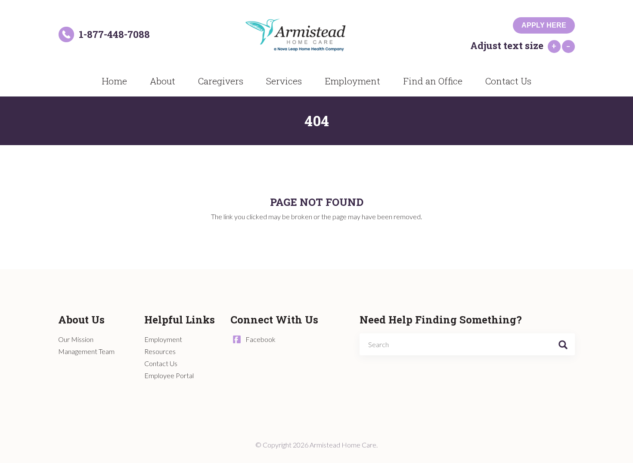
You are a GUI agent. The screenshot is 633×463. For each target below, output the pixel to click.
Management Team (86, 351)
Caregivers (220, 81)
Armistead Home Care (306, 34)
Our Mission (75, 339)
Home (114, 81)
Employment (352, 81)
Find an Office (432, 81)
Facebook (260, 339)
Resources (160, 351)
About (162, 81)
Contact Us (508, 81)
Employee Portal (169, 375)
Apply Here (543, 25)
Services (284, 81)
